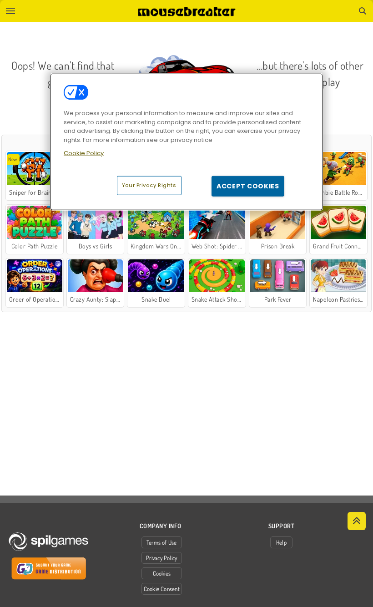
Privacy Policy (161, 557)
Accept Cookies (248, 185)
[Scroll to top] (357, 521)
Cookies (162, 573)
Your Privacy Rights (149, 184)
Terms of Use (161, 542)
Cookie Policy (84, 153)
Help (281, 542)
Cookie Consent (162, 588)
